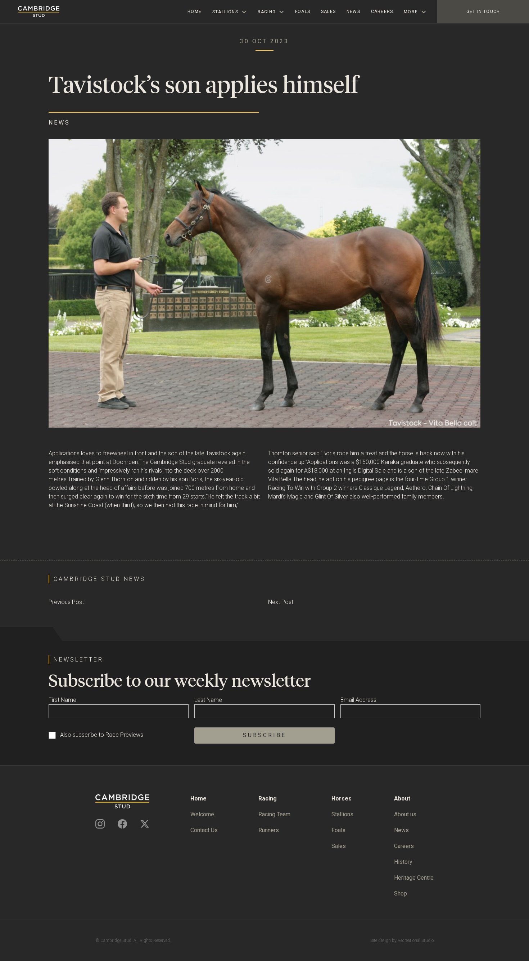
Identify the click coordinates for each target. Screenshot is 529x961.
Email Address (358, 699)
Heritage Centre (414, 877)
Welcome (202, 814)
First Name (62, 699)
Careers (382, 11)
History (403, 861)
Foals (302, 11)
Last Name (208, 699)
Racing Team (274, 814)
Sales (328, 11)
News (353, 11)
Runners (268, 830)
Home (194, 11)
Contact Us (204, 830)
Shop (400, 893)
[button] (229, 11)
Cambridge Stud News (99, 579)
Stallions (342, 814)
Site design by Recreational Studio (402, 940)
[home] (29, 11)
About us (405, 814)
